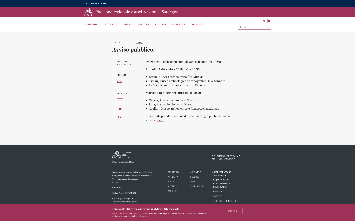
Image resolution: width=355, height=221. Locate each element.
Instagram (264, 21)
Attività (111, 24)
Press (193, 181)
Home (114, 42)
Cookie (217, 196)
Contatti (197, 24)
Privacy (217, 191)
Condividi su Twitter (120, 109)
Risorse (161, 24)
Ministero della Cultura (96, 3)
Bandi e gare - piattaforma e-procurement (222, 183)
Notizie (143, 24)
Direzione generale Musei (123, 161)
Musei (128, 24)
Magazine (178, 24)
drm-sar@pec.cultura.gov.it (124, 201)
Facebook (259, 21)
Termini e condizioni (226, 201)
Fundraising (197, 186)
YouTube (269, 21)
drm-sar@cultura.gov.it (122, 198)
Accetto (232, 211)
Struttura (91, 24)
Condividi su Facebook (120, 101)
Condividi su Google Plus (120, 117)
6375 (119, 81)
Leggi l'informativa (120, 213)
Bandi (139, 42)
